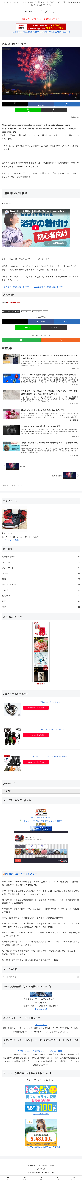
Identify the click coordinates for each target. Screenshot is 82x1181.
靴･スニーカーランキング (41, 817)
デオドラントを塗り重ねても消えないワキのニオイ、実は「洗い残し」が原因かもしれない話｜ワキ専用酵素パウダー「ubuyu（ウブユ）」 (40, 892)
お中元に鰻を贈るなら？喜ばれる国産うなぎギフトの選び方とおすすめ (33, 918)
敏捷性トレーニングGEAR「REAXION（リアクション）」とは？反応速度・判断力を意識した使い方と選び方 (41, 934)
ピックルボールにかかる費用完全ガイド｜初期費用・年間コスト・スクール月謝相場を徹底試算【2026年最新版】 (40, 901)
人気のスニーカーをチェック (51, 702)
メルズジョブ (41, 1025)
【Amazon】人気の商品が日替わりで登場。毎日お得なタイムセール (41, 32)
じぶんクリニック (41, 1114)
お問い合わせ (41, 1169)
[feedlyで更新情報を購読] (21, 340)
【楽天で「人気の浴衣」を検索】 (16, 287)
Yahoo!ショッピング (34, 707)
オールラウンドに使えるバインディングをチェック (50, 756)
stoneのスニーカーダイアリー (21, 874)
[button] (54, 110)
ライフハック (27, 311)
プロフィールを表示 (41, 857)
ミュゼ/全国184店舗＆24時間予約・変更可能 (41, 1147)
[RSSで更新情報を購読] (60, 340)
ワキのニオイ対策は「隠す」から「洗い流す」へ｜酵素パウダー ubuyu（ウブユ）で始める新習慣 (40, 910)
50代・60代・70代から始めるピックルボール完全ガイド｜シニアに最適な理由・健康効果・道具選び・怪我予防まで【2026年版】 (40, 883)
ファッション (38, 311)
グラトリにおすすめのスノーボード (50, 729)
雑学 (18, 311)
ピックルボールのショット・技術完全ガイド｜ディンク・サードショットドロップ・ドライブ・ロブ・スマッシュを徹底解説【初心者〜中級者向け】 (40, 925)
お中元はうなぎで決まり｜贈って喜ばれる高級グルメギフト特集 (30, 960)
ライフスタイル (8, 311)
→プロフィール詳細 (10, 540)
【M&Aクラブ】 (41, 1009)
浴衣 (46, 311)
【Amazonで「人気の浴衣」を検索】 (48, 287)
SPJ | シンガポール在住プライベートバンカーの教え (41, 1051)
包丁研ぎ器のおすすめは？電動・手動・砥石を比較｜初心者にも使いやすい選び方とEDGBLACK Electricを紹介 (38, 952)
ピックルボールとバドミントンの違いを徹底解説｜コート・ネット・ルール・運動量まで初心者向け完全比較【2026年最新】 (40, 943)
